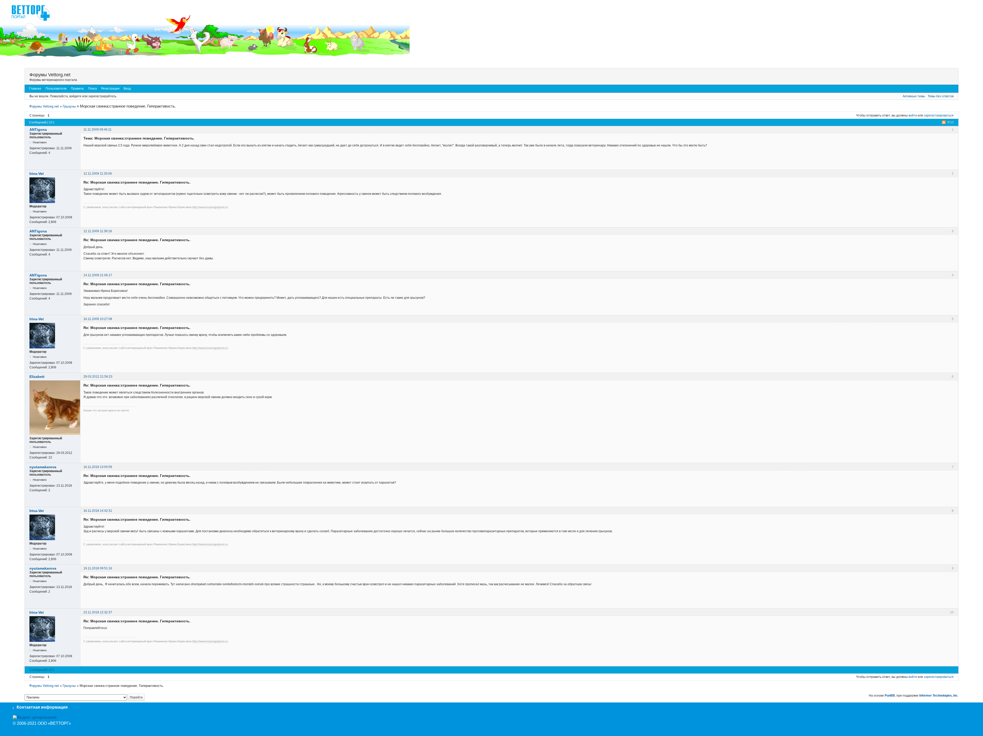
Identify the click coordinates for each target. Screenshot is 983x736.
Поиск (92, 88)
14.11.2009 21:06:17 (97, 275)
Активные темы (914, 96)
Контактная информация (42, 707)
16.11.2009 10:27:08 (97, 319)
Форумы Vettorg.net (49, 74)
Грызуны (69, 106)
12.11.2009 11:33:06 (97, 173)
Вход (127, 88)
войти (913, 115)
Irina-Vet (36, 174)
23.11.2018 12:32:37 (97, 612)
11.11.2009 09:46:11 (97, 129)
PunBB (890, 695)
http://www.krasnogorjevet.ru (210, 207)
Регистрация (110, 88)
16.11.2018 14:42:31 (97, 511)
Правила (77, 88)
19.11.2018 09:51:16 (97, 568)
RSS (950, 122)
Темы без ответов (941, 96)
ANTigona (38, 129)
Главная (35, 88)
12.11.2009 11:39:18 (97, 231)
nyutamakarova (42, 467)
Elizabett (37, 377)
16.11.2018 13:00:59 (97, 467)
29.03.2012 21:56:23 (97, 376)
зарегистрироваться (939, 115)
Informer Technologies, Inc (938, 695)
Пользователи (56, 88)
